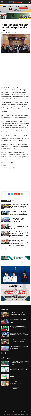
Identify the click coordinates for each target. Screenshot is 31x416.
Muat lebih (15, 388)
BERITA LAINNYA (6, 200)
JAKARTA (3, 323)
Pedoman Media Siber (21, 411)
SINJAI (3, 207)
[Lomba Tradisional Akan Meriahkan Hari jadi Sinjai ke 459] (5, 376)
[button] (29, 2)
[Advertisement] (15, 70)
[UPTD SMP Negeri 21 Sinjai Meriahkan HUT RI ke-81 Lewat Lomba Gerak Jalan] (5, 219)
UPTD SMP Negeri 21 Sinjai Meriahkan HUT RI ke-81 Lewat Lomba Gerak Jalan (17, 219)
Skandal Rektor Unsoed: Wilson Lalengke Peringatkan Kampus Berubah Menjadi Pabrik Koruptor (19, 321)
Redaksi (6, 411)
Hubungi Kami (12, 411)
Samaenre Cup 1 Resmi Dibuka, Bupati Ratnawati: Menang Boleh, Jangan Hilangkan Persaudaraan (18, 213)
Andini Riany (7, 32)
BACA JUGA (14, 200)
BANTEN (3, 343)
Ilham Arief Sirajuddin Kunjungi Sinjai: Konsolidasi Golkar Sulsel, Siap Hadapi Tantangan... (17, 314)
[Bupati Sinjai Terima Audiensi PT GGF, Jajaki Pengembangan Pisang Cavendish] (5, 226)
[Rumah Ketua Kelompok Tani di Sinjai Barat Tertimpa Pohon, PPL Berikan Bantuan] (5, 383)
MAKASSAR (4, 329)
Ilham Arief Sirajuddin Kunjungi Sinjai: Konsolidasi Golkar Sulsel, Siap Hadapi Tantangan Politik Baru (19, 206)
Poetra (11, 414)
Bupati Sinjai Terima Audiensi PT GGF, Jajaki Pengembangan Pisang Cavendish (18, 226)
